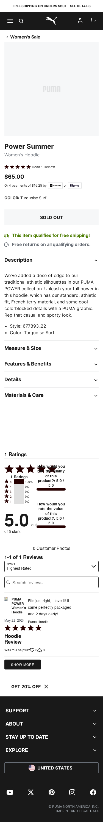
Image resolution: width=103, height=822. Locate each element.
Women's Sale (25, 37)
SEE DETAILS (80, 6)
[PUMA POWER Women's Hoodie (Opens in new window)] (6, 607)
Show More (22, 664)
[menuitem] (9, 792)
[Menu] (9, 20)
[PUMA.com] (51, 20)
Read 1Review (43, 167)
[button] (19, 481)
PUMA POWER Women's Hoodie (19, 606)
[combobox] (51, 566)
